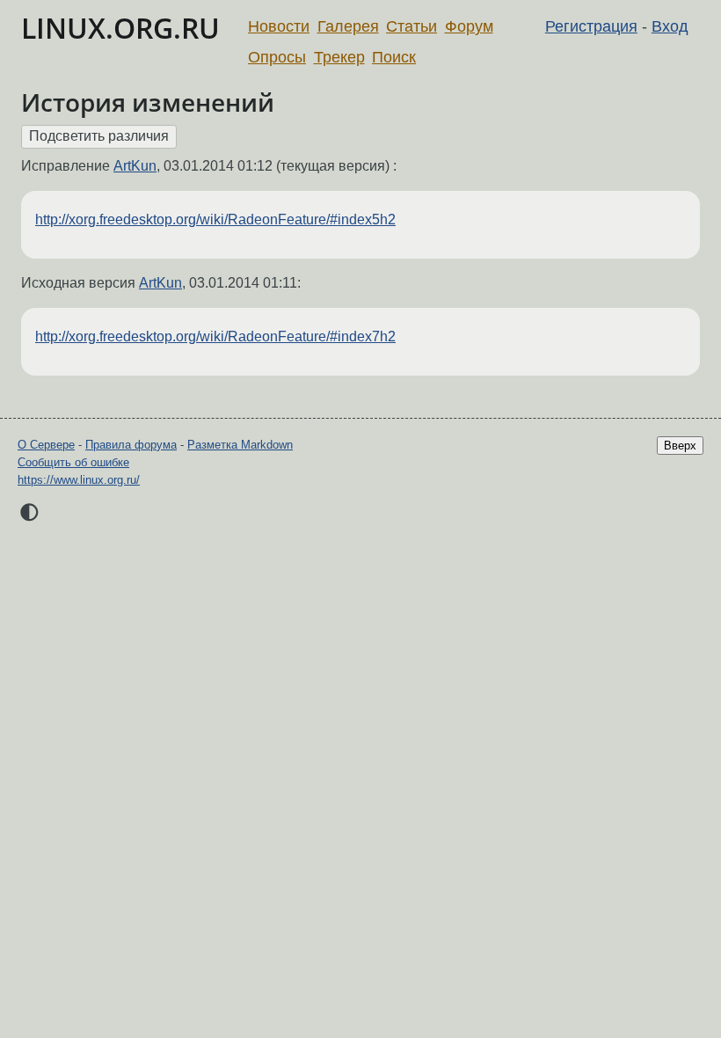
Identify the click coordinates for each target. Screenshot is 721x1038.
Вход (670, 26)
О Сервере (46, 444)
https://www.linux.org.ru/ (79, 479)
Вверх (680, 445)
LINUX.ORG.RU (120, 28)
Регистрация (591, 26)
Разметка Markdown (240, 444)
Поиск (394, 57)
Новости (279, 26)
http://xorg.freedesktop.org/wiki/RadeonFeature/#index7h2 (215, 336)
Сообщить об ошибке (73, 462)
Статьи (411, 26)
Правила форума (131, 444)
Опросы (277, 57)
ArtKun (135, 165)
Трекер (339, 57)
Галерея (348, 26)
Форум (469, 26)
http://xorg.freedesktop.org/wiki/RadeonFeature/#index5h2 (215, 219)
